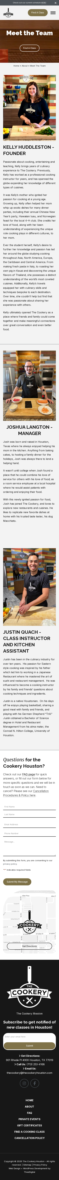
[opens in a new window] (24, 1083)
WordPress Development (35, 1168)
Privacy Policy (40, 1164)
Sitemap (27, 1164)
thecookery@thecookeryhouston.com (29, 1072)
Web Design (14, 1168)
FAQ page (28, 774)
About (25, 65)
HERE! (43, 3)
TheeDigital (29, 1172)
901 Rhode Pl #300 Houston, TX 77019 (29, 1060)
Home (16, 65)
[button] (53, 12)
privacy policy (10, 864)
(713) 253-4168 (36, 1064)
